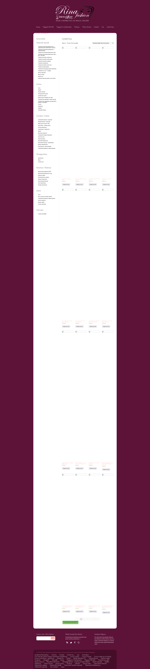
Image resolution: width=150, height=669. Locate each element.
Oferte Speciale (97, 661)
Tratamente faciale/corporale (73, 665)
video (62, 667)
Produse (76, 27)
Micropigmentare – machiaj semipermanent (76, 661)
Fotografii (46, 660)
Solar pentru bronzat (100, 663)
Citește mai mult (66, 184)
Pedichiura (38, 663)
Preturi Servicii (86, 27)
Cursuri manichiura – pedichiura (44, 658)
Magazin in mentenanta (64, 27)
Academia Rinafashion (42, 655)
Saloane (77, 663)
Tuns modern (54, 667)
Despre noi (60, 658)
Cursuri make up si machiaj (102, 656)
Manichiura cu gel (103, 660)
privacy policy (60, 663)
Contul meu (110, 27)
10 (94, 619)
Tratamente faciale (55, 665)
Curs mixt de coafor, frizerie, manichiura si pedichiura (51, 656)
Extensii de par (93, 658)
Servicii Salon (87, 663)
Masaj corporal (39, 661)
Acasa (38, 27)
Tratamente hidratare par (92, 665)
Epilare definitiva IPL (79, 658)
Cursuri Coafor (74, 656)
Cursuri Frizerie (86, 656)
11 (96, 619)
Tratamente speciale (41, 667)
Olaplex (107, 661)
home (62, 660)
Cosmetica (85, 655)
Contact (96, 27)
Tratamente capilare (41, 665)
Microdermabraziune (53, 661)
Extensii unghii (105, 658)
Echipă (68, 658)
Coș (103, 27)
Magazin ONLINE (48, 27)
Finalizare (37, 660)
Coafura (53, 655)
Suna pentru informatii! (70, 622)
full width (54, 660)
